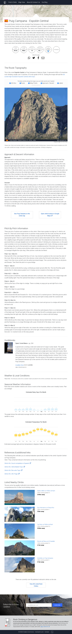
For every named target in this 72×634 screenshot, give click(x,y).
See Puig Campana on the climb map (22, 215)
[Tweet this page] (34, 58)
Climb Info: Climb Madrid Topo (13, 467)
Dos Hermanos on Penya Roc (45, 507)
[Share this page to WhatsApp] (29, 58)
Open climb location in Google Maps (50, 215)
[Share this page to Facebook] (38, 58)
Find (12, 2)
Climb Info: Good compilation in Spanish (16, 463)
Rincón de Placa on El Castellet (46, 541)
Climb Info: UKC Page (11, 474)
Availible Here (19, 365)
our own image (64, 142)
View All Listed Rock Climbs (36, 585)
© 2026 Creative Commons (26, 632)
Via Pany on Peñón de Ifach (45, 524)
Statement (44, 626)
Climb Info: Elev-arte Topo (12, 470)
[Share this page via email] (43, 58)
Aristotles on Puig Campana (45, 558)
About (33, 2)
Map (21, 2)
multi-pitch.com (39, 632)
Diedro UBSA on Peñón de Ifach (46, 491)
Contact (47, 632)
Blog (44, 2)
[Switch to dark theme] (52, 632)
